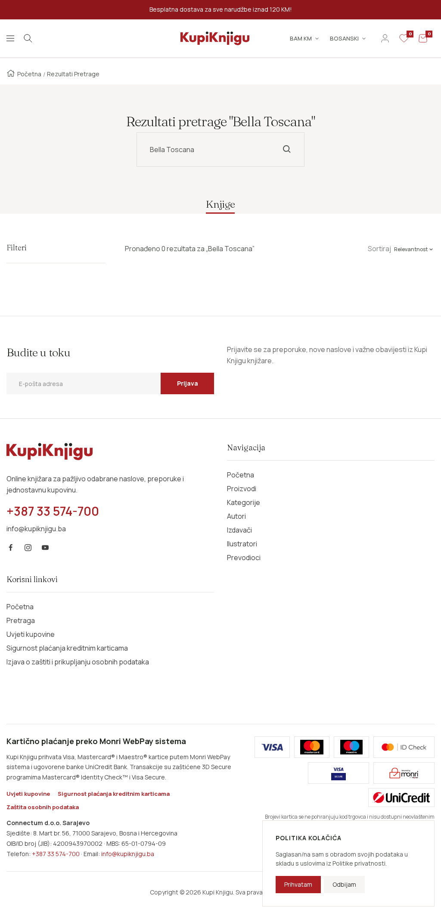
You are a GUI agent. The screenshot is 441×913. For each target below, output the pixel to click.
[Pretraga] (28, 38)
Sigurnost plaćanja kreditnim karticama (67, 648)
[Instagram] (28, 547)
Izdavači (239, 530)
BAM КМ (301, 38)
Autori (236, 516)
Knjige (220, 204)
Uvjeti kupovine (30, 634)
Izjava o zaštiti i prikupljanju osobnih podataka (77, 662)
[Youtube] (45, 547)
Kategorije (243, 502)
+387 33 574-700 (56, 854)
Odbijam (344, 884)
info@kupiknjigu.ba (127, 854)
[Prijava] (385, 38)
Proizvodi (241, 488)
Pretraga (20, 620)
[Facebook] (10, 547)
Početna (29, 74)
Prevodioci (244, 557)
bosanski (344, 38)
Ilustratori (242, 543)
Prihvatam (298, 884)
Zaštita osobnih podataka (42, 807)
